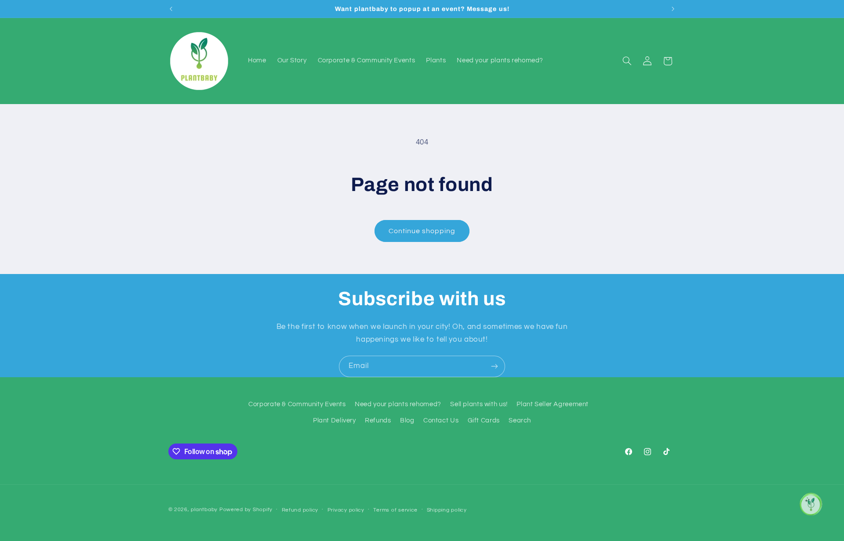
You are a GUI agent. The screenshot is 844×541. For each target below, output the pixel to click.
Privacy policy (345, 510)
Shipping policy (447, 510)
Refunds (378, 420)
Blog (407, 420)
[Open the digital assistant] (810, 504)
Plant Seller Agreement (553, 404)
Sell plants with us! (479, 404)
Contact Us (440, 420)
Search (520, 420)
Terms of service (395, 510)
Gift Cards (484, 420)
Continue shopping (422, 230)
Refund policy (300, 510)
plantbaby (204, 509)
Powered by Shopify (246, 509)
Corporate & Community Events (297, 404)
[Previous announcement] (171, 9)
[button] (627, 61)
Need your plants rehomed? (398, 404)
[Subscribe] (494, 366)
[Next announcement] (673, 9)
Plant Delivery (334, 420)
